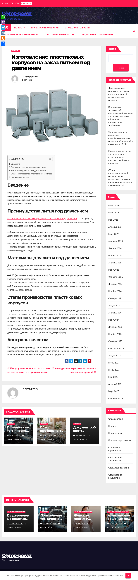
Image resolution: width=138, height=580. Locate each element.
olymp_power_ (32, 76)
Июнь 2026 (114, 213)
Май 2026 (113, 220)
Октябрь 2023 (115, 341)
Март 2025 (113, 270)
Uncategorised (115, 419)
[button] (134, 31)
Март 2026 (113, 234)
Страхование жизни (77, 28)
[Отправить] (3, 43)
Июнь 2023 (114, 370)
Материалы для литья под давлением (28, 170)
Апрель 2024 (114, 313)
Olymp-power (17, 13)
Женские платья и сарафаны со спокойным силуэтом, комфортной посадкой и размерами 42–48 (120, 138)
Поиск (112, 48)
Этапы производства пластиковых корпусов (31, 174)
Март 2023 (113, 391)
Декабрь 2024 (115, 284)
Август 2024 (114, 305)
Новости (19, 28)
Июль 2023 (114, 363)
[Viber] (3, 22)
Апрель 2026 (114, 227)
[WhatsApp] (3, 16)
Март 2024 (113, 320)
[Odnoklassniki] (3, 38)
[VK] (3, 33)
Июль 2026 (114, 205)
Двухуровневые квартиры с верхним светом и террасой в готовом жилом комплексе (118, 94)
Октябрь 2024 (115, 298)
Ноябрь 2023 (115, 334)
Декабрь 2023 (115, 327)
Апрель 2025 (114, 263)
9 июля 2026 (82, 524)
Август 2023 (114, 355)
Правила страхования (45, 28)
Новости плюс (115, 433)
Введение (15, 164)
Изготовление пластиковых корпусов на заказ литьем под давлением (42, 218)
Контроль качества (20, 177)
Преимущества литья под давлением (28, 167)
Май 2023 (113, 377)
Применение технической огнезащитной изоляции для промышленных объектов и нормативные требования (120, 116)
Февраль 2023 (115, 398)
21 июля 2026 (16, 524)
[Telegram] (3, 27)
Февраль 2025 (115, 277)
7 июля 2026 (116, 524)
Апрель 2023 (114, 384)
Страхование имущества (59, 34)
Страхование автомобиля (21, 34)
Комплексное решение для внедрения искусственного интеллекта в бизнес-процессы (120, 157)
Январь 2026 (115, 248)
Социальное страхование (97, 34)
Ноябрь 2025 (115, 255)
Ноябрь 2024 (115, 291)
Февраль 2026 (115, 241)
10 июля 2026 (49, 524)
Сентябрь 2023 (116, 348)
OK (128, 576)
